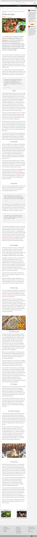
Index (29, 530)
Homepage (5, 527)
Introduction (18, 527)
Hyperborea (5, 40)
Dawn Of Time (18, 528)
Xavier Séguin (4, 16)
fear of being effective (20, 172)
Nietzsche (16, 147)
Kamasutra (21, 74)
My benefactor (10, 356)
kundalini (22, 136)
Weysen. (9, 483)
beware (19, 175)
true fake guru (12, 501)
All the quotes (30, 531)
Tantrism (16, 97)
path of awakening (18, 467)
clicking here (30, 35)
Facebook (5, 531)
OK (19, 1)
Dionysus (10, 147)
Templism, (4, 400)
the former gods (18, 114)
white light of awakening (20, 139)
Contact (5, 530)
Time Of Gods (18, 530)
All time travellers (18, 281)
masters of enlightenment (10, 296)
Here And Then (18, 532)
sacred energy (19, 262)
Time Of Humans (19, 531)
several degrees (15, 381)
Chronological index (31, 528)
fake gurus (20, 177)
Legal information (7, 528)
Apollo (10, 148)
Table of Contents (31, 527)
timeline (22, 283)
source (20, 110)
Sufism (12, 226)
